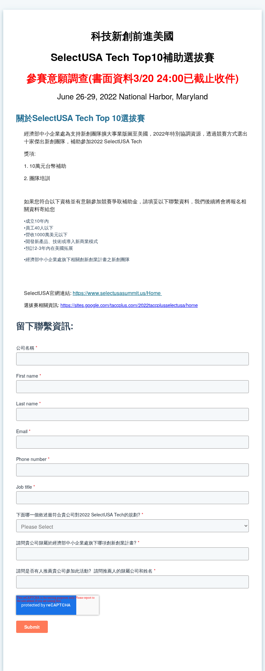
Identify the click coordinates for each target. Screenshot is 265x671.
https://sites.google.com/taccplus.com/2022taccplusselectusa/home (129, 304)
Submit (32, 627)
